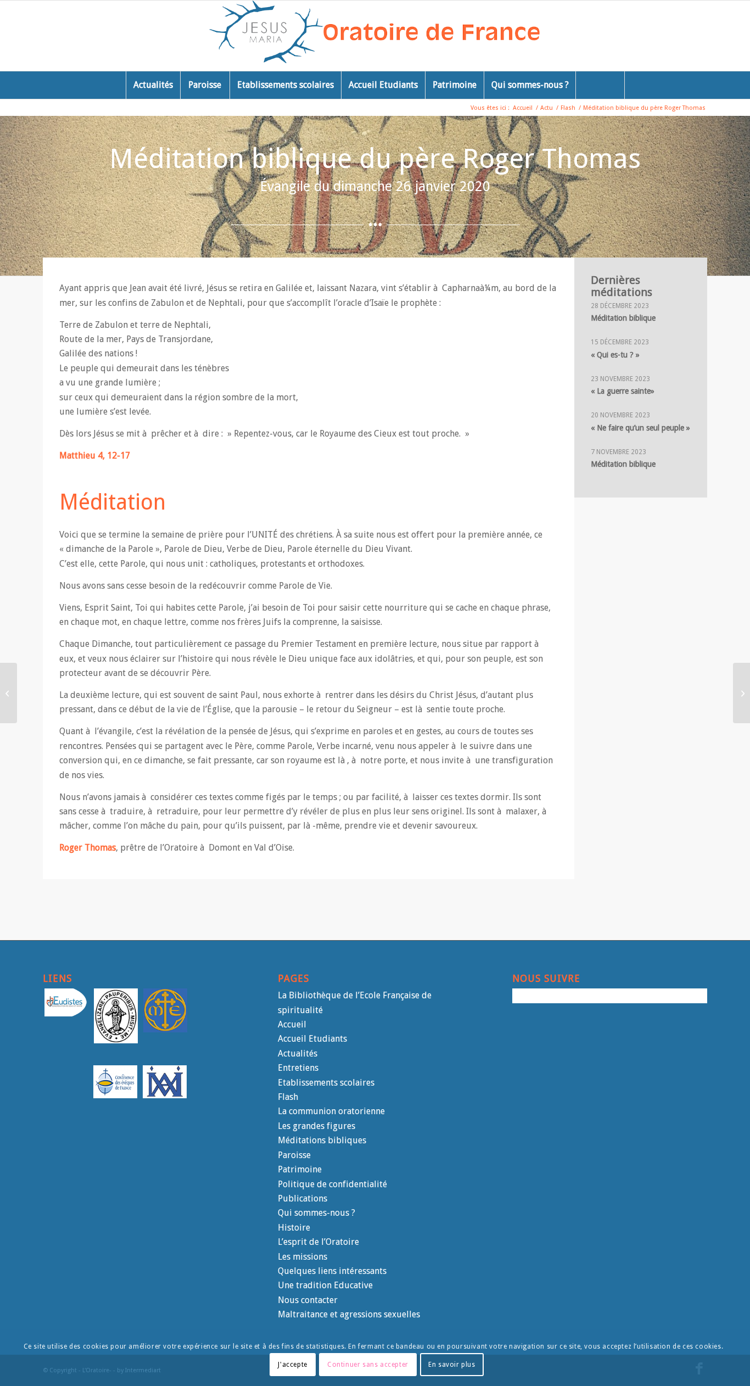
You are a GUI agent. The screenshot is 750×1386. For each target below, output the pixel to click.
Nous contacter (308, 1300)
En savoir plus (451, 1364)
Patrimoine (300, 1169)
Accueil (292, 1024)
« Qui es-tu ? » (615, 354)
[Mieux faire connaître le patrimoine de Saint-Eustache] (741, 693)
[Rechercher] (600, 85)
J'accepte (292, 1364)
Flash (288, 1097)
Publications (302, 1198)
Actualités (297, 1053)
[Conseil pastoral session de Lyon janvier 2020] (8, 693)
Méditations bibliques (322, 1140)
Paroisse (294, 1155)
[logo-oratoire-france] (375, 36)
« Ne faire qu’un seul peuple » (640, 427)
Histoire (294, 1227)
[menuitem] (153, 85)
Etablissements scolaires (326, 1082)
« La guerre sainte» (622, 391)
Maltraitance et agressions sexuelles (349, 1314)
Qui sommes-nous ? (316, 1213)
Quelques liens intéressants (332, 1271)
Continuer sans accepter (367, 1364)
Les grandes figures (316, 1126)
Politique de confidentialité (332, 1184)
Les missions (302, 1256)
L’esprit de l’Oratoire (318, 1242)
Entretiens (298, 1068)
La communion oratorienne (331, 1111)
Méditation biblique (623, 318)
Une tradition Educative (325, 1285)
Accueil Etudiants (312, 1038)
